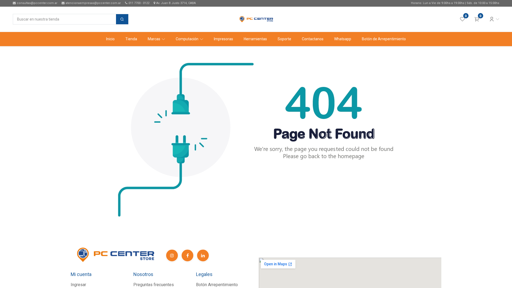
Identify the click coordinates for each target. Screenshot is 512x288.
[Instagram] (172, 255)
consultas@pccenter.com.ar (37, 3)
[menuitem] (110, 39)
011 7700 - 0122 (139, 3)
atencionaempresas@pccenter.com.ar (93, 3)
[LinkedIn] (203, 255)
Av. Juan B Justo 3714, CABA (176, 3)
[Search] (122, 19)
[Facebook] (187, 255)
